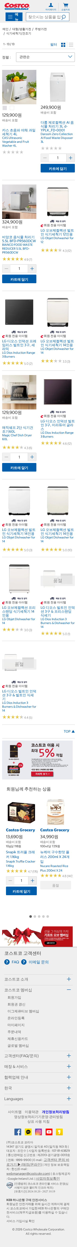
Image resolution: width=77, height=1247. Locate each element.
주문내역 (14, 1032)
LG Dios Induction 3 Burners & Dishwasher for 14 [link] (58, 623)
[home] (17, 6)
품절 (55, 885)
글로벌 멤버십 (18, 1045)
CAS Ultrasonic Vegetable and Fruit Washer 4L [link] (15, 142)
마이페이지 (16, 1025)
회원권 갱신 (16, 1004)
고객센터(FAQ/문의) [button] (21, 1055)
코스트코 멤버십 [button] (18, 989)
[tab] (38, 979)
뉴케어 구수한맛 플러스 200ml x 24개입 (55, 856)
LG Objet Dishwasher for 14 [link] (57, 351)
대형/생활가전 (21, 29)
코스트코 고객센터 (22, 953)
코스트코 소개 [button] (16, 979)
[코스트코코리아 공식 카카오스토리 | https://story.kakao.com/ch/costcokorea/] (59, 1133)
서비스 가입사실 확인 (20, 1221)
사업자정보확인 (48, 1178)
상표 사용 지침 (38, 1121)
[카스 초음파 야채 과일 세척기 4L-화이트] (12, 108)
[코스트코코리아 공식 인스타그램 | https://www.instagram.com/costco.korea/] (39, 1133)
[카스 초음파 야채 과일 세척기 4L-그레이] (5, 108)
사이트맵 (15, 1112)
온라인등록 (16, 1018)
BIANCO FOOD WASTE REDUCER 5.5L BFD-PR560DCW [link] (17, 248)
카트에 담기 (58, 168)
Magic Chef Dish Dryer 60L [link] (17, 437)
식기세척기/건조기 (18, 33)
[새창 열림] (10, 1186)
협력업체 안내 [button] (16, 1077)
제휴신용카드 (17, 1038)
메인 (6, 29)
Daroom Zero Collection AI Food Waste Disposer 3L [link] (57, 138)
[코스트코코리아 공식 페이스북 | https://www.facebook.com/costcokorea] (18, 1133)
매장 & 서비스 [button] (16, 1066)
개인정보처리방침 (55, 1112)
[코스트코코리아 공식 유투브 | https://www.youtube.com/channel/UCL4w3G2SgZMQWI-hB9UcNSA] (49, 1133)
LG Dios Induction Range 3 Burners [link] (18, 354)
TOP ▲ (69, 731)
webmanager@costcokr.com (27, 1173)
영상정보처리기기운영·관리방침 (38, 1117)
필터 (53, 44)
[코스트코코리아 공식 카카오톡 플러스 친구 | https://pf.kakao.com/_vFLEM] (29, 1133)
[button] (65, 17)
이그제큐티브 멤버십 (23, 1011)
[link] (19, 102)
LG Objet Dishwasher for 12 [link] (57, 240)
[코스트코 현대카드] (37, 777)
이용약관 (31, 1112)
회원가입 (14, 997)
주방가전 (41, 29)
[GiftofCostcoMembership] (37, 945)
